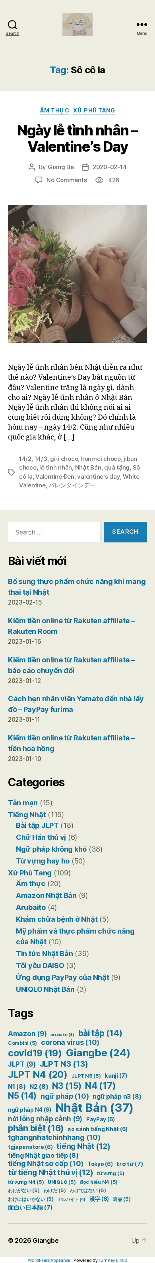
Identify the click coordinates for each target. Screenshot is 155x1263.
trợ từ (129, 1164)
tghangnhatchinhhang (54, 1137)
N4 (100, 1085)
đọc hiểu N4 (98, 1182)
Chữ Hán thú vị (41, 837)
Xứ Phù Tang (94, 110)
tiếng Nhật (83, 1146)
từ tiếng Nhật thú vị (50, 1172)
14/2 (25, 458)
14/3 (41, 458)
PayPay (100, 1119)
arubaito (62, 1034)
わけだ (54, 1190)
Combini (22, 1043)
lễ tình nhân (55, 467)
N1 (16, 1086)
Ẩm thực (55, 110)
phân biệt (36, 1128)
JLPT (22, 1064)
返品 (121, 1199)
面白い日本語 (30, 1207)
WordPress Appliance (49, 1260)
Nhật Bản (88, 467)
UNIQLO (62, 1182)
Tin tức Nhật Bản (44, 953)
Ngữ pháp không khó (51, 849)
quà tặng (117, 467)
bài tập (100, 1033)
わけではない (88, 1190)
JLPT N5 (86, 1076)
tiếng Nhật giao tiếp (43, 1155)
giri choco (64, 458)
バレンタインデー (71, 485)
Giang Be (61, 167)
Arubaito (31, 907)
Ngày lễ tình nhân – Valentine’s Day (77, 138)
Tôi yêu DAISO (40, 965)
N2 (38, 1086)
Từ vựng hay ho (43, 861)
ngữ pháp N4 (29, 1110)
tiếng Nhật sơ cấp (45, 1163)
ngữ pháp (65, 1096)
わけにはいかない (31, 1199)
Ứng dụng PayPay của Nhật (62, 977)
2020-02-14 (109, 167)
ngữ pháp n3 (117, 1096)
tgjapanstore (30, 1147)
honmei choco (101, 458)
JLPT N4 (38, 1074)
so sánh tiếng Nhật (98, 1129)
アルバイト (72, 1199)
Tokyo (100, 1164)
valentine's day (98, 476)
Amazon (27, 1034)
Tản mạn (23, 803)
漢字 (99, 1199)
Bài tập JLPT (37, 825)
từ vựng (110, 1173)
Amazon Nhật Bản (46, 895)
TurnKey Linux (113, 1260)
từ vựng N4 (26, 1182)
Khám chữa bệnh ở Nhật (56, 919)
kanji (116, 1075)
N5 (22, 1096)
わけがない (24, 1190)
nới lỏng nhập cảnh (45, 1119)
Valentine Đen (54, 476)
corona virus (70, 1042)
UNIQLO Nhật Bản (45, 989)
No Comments (66, 180)
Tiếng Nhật (27, 814)
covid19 (35, 1053)
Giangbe (98, 1052)
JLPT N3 (64, 1064)
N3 (66, 1085)
